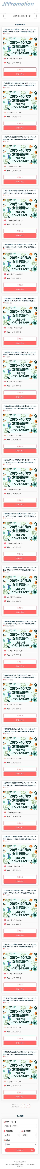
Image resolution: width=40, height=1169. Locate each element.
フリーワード (11, 1122)
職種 (8, 1140)
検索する (20, 1150)
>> (28, 1106)
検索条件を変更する (20, 16)
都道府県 (9, 1131)
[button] (36, 9)
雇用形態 (27, 1131)
